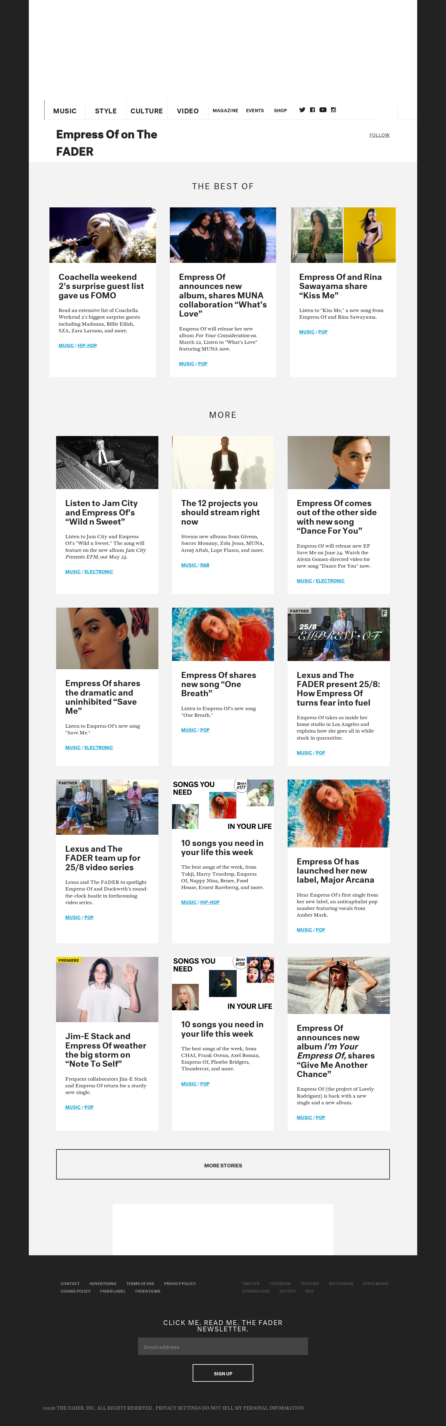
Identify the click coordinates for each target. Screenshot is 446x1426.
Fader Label (113, 1290)
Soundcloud (256, 1290)
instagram (333, 109)
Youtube (310, 1283)
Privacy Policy (180, 1283)
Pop (203, 363)
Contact (70, 1283)
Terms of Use (140, 1283)
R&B (204, 564)
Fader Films (147, 1290)
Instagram (341, 1283)
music (66, 344)
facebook (312, 109)
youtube (322, 109)
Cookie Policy (75, 1290)
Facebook (280, 1283)
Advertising (103, 1283)
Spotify (287, 1290)
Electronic (98, 571)
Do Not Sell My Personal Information (253, 1408)
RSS (310, 1290)
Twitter (302, 109)
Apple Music (376, 1283)
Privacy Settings (178, 1408)
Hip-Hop (87, 344)
